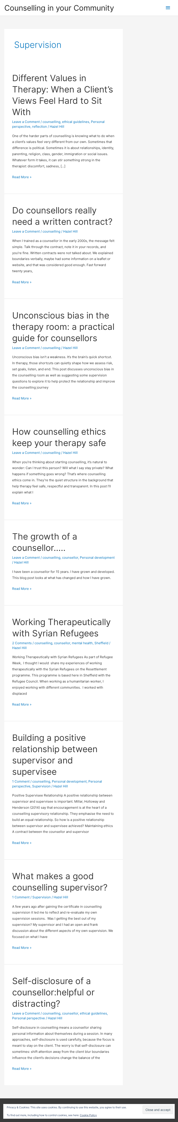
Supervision (41, 786)
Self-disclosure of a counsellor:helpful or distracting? (53, 992)
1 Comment (21, 781)
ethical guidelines (75, 122)
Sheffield (101, 643)
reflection (39, 126)
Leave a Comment (26, 122)
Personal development (97, 557)
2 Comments (22, 643)
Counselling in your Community (59, 7)
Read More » (21, 177)
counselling (51, 122)
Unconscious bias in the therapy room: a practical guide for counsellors (63, 326)
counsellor (70, 557)
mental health (82, 643)
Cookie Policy (88, 1115)
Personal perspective (28, 1018)
